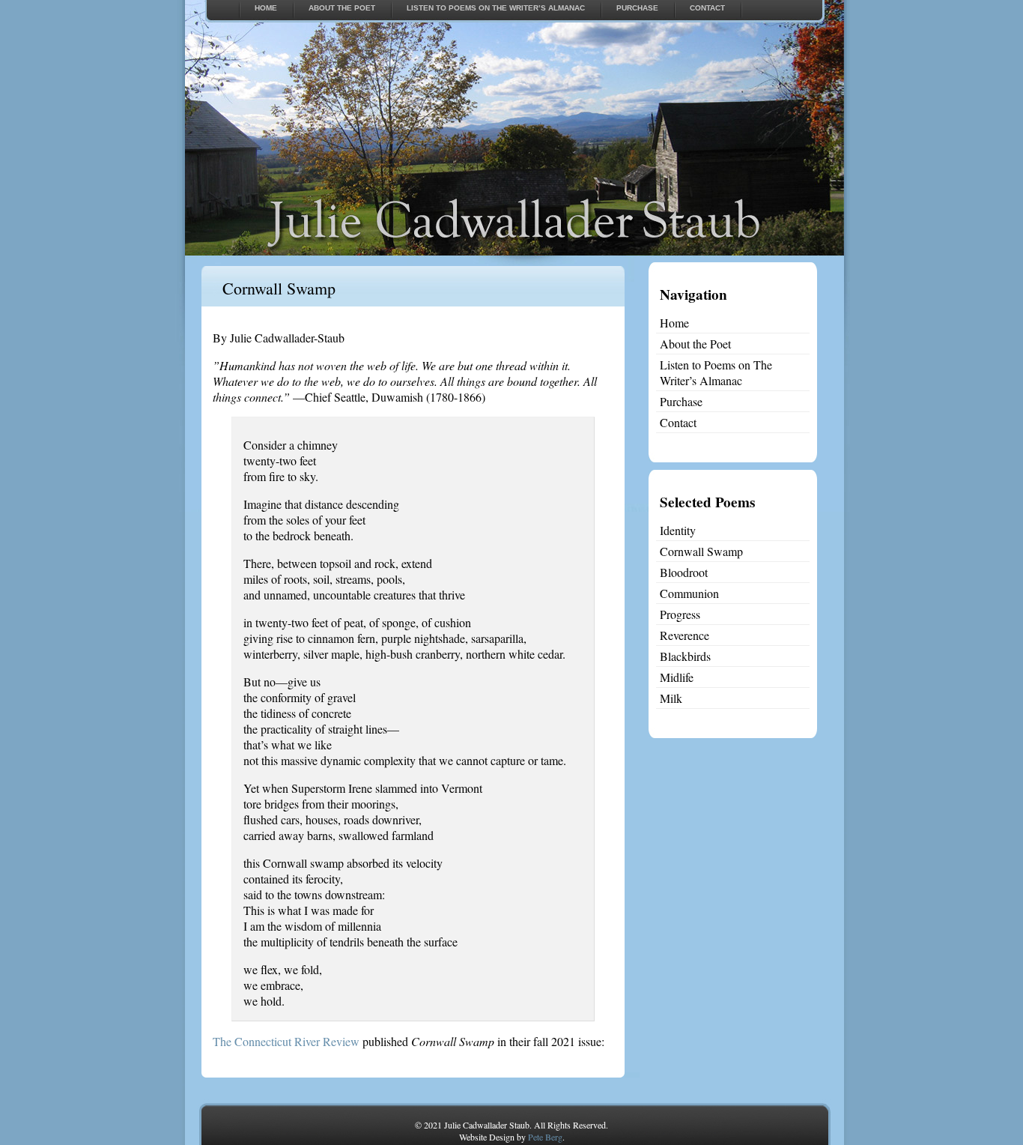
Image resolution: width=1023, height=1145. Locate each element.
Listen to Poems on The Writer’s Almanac (496, 8)
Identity (678, 530)
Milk (671, 698)
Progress (680, 614)
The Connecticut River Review (286, 1041)
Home (266, 8)
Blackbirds (685, 656)
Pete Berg (545, 1137)
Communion (689, 593)
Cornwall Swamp (279, 288)
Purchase (637, 8)
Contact (707, 8)
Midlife (676, 677)
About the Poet (342, 8)
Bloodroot (684, 572)
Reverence (684, 635)
